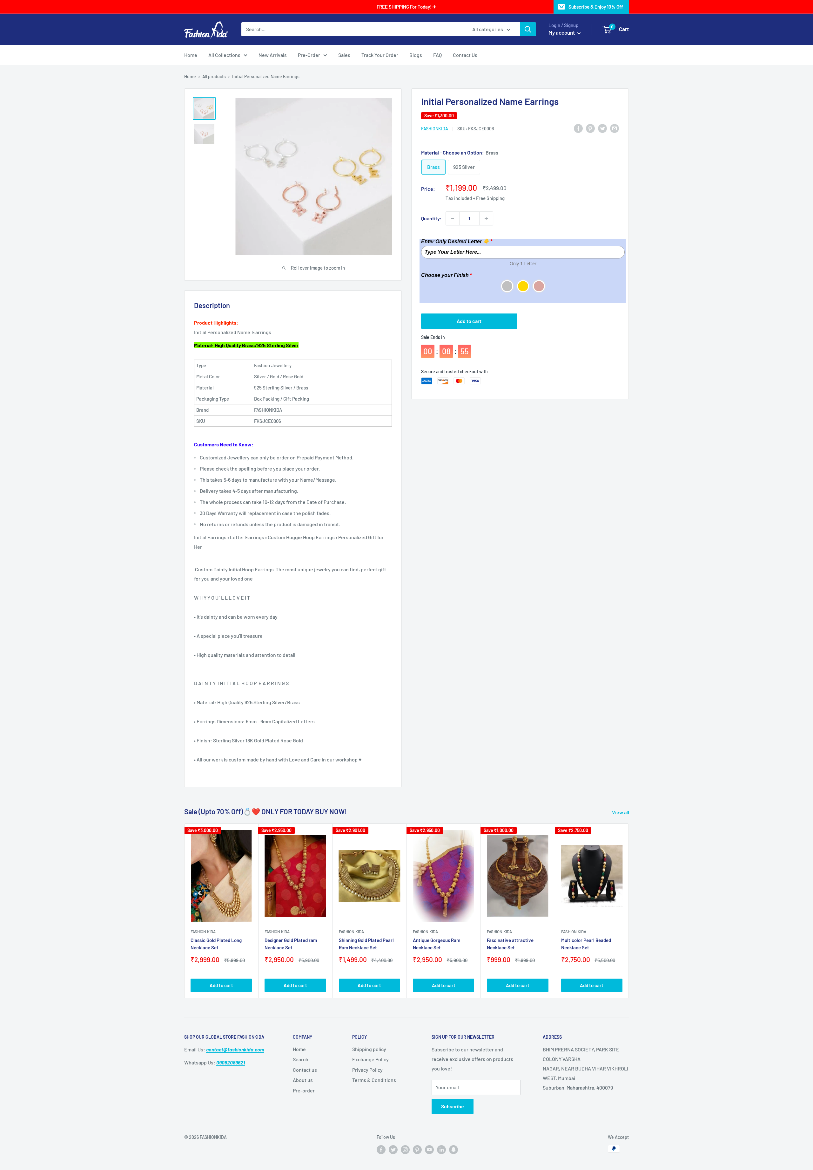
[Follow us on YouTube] (429, 1149)
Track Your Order (379, 55)
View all (621, 812)
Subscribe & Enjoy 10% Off (595, 7)
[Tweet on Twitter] (602, 128)
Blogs (415, 55)
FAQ (437, 55)
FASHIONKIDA (434, 128)
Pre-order (304, 1090)
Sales (344, 55)
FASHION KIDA (203, 931)
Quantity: (431, 218)
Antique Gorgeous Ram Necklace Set (436, 943)
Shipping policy (369, 1049)
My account (562, 32)
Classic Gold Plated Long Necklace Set (216, 943)
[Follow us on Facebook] (381, 1149)
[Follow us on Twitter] (393, 1149)
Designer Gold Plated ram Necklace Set (291, 943)
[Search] (528, 29)
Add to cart (469, 321)
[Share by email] (614, 128)
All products (214, 76)
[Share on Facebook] (578, 128)
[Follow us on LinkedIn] (441, 1149)
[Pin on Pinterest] (590, 128)
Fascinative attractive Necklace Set (510, 943)
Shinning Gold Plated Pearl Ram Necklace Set (366, 943)
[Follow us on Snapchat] (453, 1149)
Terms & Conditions (374, 1080)
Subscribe (452, 1106)
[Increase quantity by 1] (486, 218)
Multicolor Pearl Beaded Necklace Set (586, 943)
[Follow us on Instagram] (405, 1149)
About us (303, 1080)
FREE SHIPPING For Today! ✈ (407, 7)
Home (190, 55)
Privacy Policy (367, 1070)
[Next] (629, 910)
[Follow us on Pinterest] (417, 1149)
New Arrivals (273, 55)
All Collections (224, 55)
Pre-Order (309, 55)
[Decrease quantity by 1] (452, 218)
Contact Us (465, 55)
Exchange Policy (370, 1059)
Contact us (305, 1070)
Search (300, 1059)
